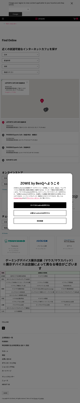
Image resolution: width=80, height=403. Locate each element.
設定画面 (40, 221)
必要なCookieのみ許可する (40, 213)
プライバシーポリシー (33, 198)
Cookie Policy (18, 198)
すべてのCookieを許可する (40, 205)
